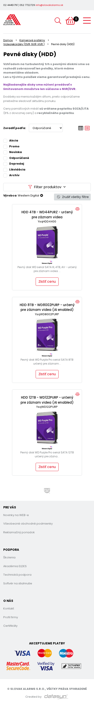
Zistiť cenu (47, 281)
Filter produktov (47, 186)
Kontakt (8, 608)
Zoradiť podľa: (14, 128)
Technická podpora (17, 575)
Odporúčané (19, 158)
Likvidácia (17, 169)
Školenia (9, 557)
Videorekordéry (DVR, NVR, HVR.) (24, 44)
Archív (14, 175)
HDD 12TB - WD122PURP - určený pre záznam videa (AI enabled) (47, 400)
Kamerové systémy (32, 40)
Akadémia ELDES (15, 566)
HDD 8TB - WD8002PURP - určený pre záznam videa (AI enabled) (47, 307)
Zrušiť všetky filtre (75, 197)
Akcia (13, 140)
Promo (14, 146)
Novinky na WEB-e (16, 515)
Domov (8, 40)
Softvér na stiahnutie (17, 583)
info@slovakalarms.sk (49, 5)
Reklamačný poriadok (19, 532)
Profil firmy (10, 617)
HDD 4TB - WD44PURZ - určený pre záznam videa (47, 214)
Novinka (15, 152)
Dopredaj (16, 164)
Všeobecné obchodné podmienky (28, 524)
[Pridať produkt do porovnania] (77, 209)
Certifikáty (10, 626)
